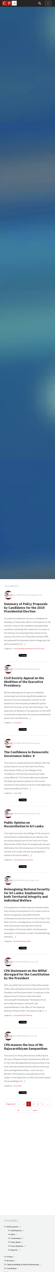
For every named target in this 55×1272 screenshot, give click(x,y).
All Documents (12, 1226)
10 (18, 1110)
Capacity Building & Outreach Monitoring (23, 1264)
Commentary (16, 1238)
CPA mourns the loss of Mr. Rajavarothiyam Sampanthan (25, 1047)
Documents (17, 648)
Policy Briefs (26, 941)
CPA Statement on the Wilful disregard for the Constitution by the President (26, 974)
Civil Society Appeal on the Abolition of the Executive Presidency (24, 681)
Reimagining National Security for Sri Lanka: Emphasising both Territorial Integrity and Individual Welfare (27, 895)
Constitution (11, 1268)
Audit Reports (16, 1230)
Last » (35, 1110)
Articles (10, 1256)
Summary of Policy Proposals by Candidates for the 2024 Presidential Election (26, 607)
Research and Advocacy (35, 648)
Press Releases (27, 1015)
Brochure (10, 1260)
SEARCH (40, 3)
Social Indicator (27, 860)
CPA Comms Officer (20, 595)
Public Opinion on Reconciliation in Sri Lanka (24, 824)
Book (13, 1234)
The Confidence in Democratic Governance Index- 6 (26, 754)
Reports (24, 648)
